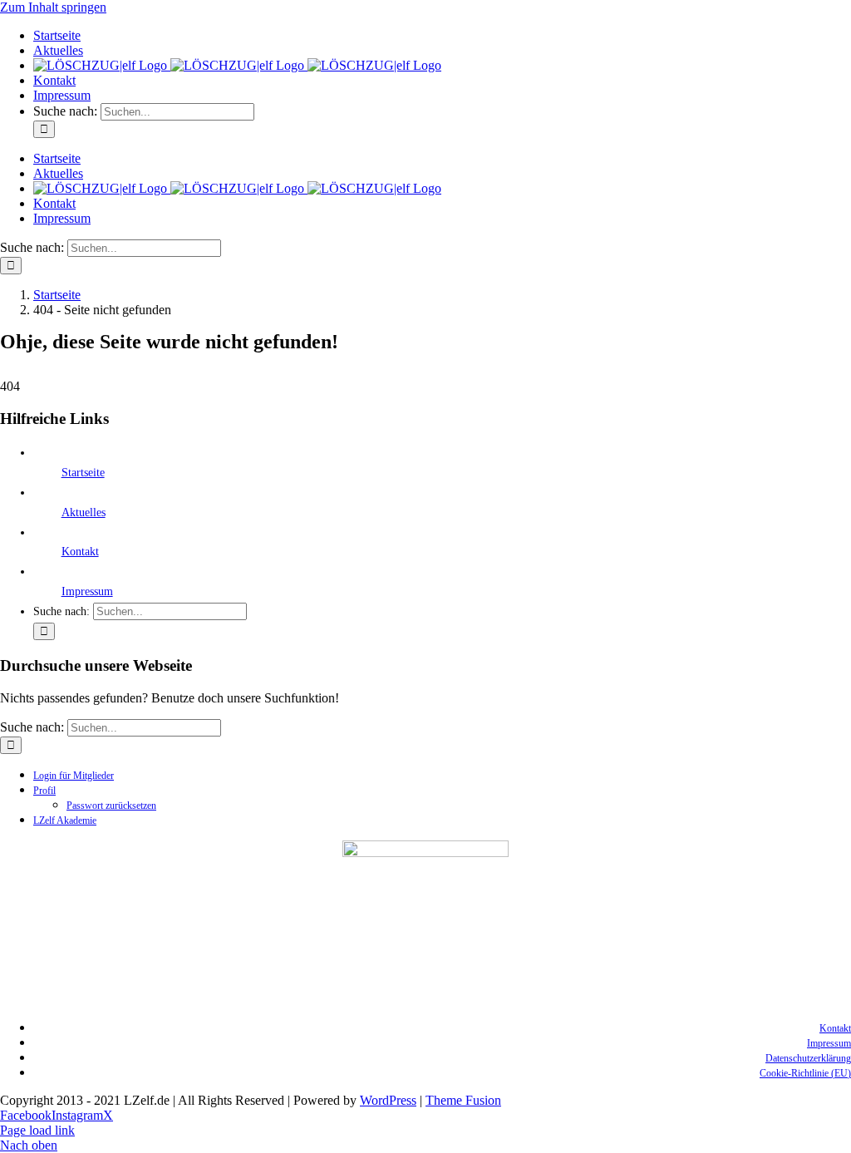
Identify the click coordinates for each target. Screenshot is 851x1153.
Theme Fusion (463, 1100)
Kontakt (80, 551)
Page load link (37, 1130)
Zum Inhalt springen (53, 7)
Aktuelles (83, 512)
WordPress (388, 1100)
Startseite (83, 472)
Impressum (87, 591)
